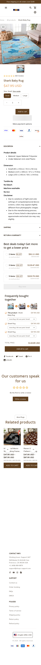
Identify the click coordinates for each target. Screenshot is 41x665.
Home (2, 20)
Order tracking (14, 587)
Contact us (13, 583)
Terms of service (15, 611)
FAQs (11, 591)
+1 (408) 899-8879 (16, 565)
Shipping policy (14, 615)
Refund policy (14, 623)
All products (11, 20)
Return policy (14, 619)
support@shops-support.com (20, 568)
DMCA (11, 596)
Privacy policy (14, 606)
